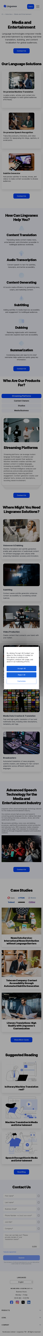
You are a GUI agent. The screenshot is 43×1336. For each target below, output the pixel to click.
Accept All (21, 668)
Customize (21, 681)
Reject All (21, 675)
